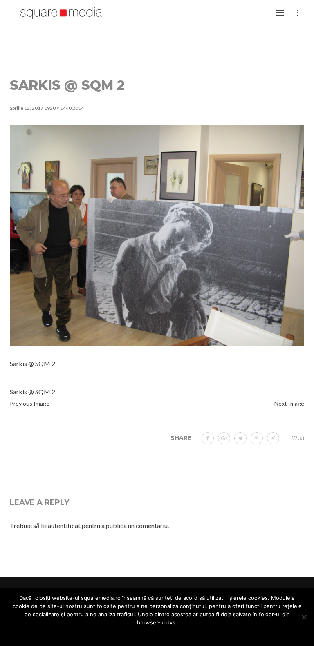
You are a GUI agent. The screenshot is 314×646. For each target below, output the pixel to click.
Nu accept (146, 633)
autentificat (64, 525)
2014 (78, 108)
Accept (115, 633)
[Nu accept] (304, 617)
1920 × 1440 (58, 108)
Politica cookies (188, 633)
